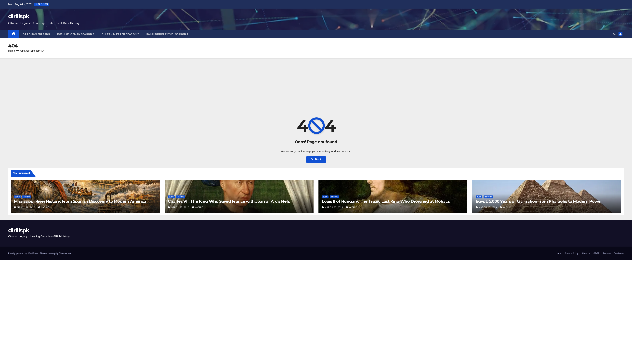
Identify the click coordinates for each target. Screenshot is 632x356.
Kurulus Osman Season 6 (75, 34)
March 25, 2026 (488, 207)
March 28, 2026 (26, 207)
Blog (17, 197)
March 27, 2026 (180, 207)
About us (586, 253)
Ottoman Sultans (36, 34)
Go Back (316, 159)
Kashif (45, 207)
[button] (614, 34)
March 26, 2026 (334, 207)
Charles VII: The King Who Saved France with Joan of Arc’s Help (229, 201)
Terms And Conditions (613, 253)
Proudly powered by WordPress (23, 253)
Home (11, 50)
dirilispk (18, 16)
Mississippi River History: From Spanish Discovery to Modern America (80, 201)
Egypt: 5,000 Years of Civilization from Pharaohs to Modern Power (539, 201)
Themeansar (65, 253)
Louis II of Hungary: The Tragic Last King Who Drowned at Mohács (385, 201)
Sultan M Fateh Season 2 (120, 34)
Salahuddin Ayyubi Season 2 (167, 34)
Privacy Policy (571, 253)
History (26, 197)
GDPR (596, 253)
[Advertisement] (316, 83)
